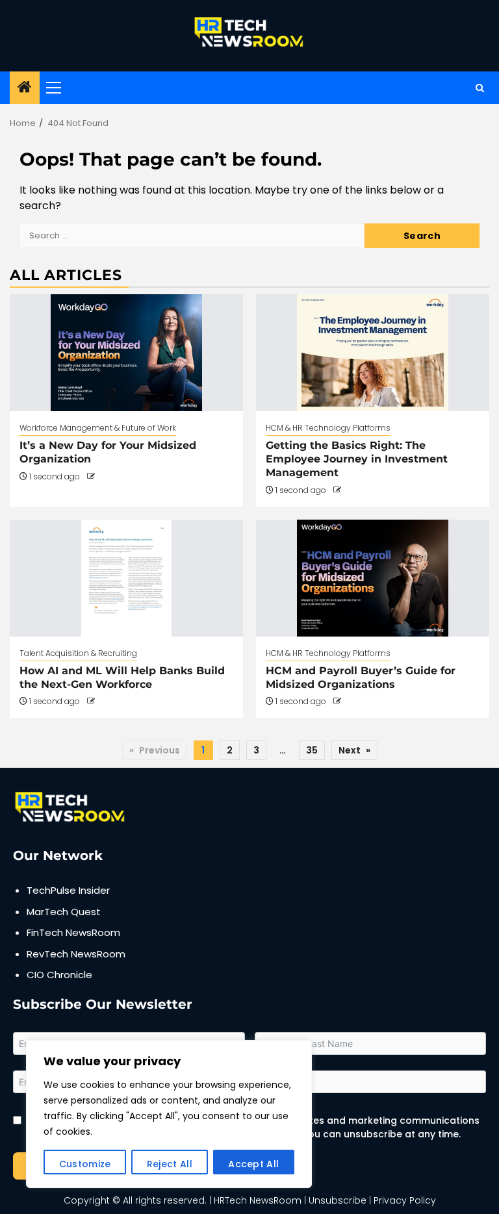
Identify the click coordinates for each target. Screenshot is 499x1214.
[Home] (25, 88)
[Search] (480, 88)
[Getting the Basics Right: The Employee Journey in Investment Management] (372, 352)
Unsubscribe (337, 1200)
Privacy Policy (405, 1200)
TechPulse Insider (68, 890)
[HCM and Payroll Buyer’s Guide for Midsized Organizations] (372, 578)
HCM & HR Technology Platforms (328, 427)
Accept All (253, 1163)
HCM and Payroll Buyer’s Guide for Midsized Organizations (360, 677)
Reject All (169, 1163)
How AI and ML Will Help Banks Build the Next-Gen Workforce (122, 677)
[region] (169, 1114)
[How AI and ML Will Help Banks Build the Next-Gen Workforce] (126, 578)
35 (312, 750)
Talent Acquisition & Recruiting (78, 653)
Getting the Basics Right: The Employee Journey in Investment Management (357, 459)
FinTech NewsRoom (73, 932)
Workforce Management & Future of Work (97, 427)
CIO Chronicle (59, 974)
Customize (85, 1163)
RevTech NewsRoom (76, 954)
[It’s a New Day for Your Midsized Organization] (126, 352)
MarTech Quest (64, 911)
